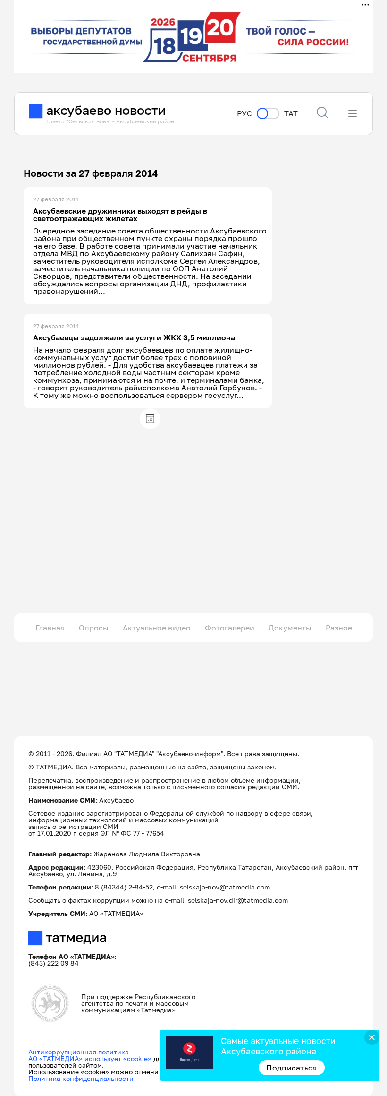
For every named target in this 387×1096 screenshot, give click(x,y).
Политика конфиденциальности (81, 1078)
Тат (291, 113)
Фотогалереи (229, 627)
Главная (50, 627)
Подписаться (291, 1067)
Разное (339, 627)
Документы (290, 627)
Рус (244, 113)
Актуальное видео (157, 627)
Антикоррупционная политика (78, 1052)
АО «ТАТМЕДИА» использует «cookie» (89, 1058)
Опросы (94, 627)
